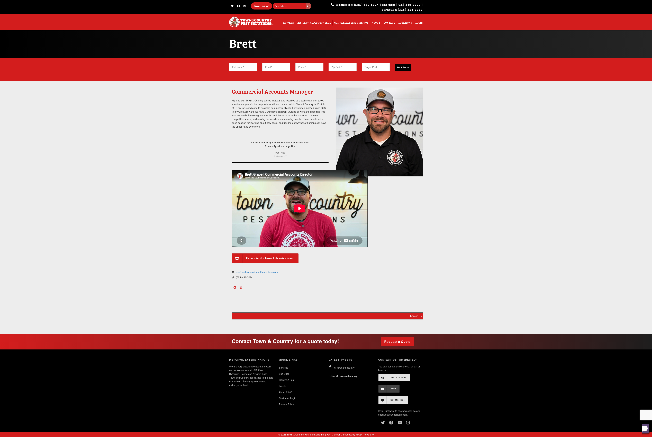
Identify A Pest (286, 380)
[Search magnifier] (308, 6)
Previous (238, 149)
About (376, 22)
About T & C (285, 392)
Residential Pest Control (314, 22)
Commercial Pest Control (351, 22)
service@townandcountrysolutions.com (257, 272)
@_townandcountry (344, 367)
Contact (389, 22)
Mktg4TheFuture (365, 434)
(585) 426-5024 (366, 5)
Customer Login (287, 398)
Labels (282, 386)
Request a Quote (397, 341)
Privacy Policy (286, 404)
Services (288, 22)
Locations (405, 22)
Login (419, 22)
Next (322, 149)
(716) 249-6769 (408, 5)
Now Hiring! (261, 6)
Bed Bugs (284, 373)
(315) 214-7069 (410, 10)
